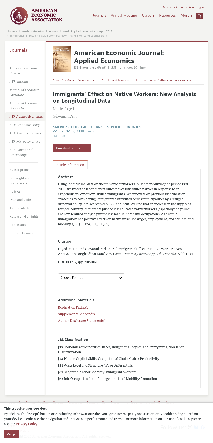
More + (187, 15)
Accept (11, 434)
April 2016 (105, 31)
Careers (148, 15)
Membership (170, 7)
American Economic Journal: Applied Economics (64, 31)
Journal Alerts (20, 208)
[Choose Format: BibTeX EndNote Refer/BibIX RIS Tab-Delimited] (91, 277)
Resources (167, 15)
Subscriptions (19, 170)
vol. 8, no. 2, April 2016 (73, 131)
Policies (15, 191)
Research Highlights (24, 216)
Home (11, 31)
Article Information (70, 165)
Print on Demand (22, 233)
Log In (200, 7)
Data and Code (20, 200)
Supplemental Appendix (76, 314)
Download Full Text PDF (72, 148)
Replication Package (73, 307)
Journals (99, 15)
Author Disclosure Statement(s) (81, 321)
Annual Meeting (124, 15)
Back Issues (18, 225)
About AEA (187, 7)
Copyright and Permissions (20, 180)
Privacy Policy (26, 424)
